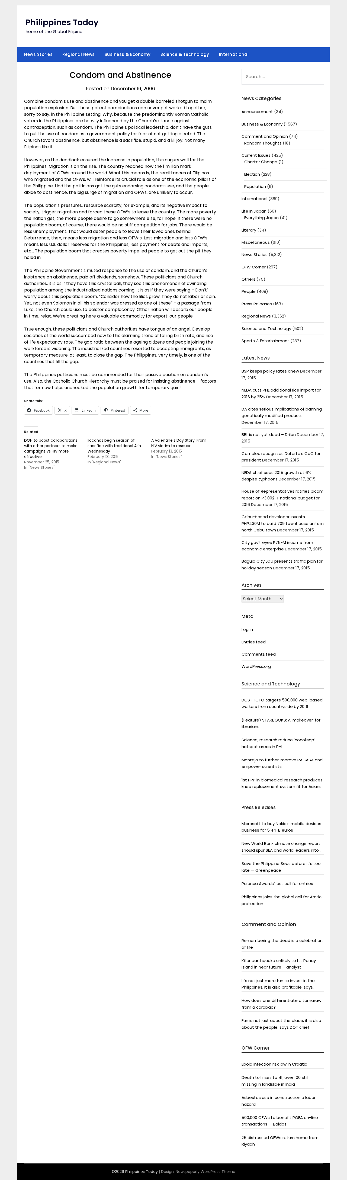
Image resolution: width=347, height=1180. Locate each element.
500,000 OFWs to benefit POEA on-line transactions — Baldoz (280, 1121)
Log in (247, 629)
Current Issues (256, 155)
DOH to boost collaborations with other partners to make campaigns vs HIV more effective (51, 448)
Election (252, 174)
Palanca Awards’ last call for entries (277, 883)
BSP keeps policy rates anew (270, 371)
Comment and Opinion (265, 136)
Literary (249, 230)
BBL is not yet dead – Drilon (269, 434)
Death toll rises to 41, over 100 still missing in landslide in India (275, 1081)
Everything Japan (261, 217)
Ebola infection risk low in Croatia (274, 1064)
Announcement (257, 111)
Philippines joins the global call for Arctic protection (282, 900)
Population (255, 186)
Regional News (78, 54)
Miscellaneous (256, 242)
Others (248, 279)
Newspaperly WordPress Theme (205, 1171)
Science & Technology (184, 54)
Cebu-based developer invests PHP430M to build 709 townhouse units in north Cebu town (283, 523)
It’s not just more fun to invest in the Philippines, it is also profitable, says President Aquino (278, 984)
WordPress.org (256, 666)
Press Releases (257, 304)
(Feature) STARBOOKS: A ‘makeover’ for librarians (281, 723)
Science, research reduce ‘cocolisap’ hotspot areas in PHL (278, 743)
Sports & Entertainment (265, 341)
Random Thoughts (263, 143)
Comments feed (259, 654)
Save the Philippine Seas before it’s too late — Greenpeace (281, 867)
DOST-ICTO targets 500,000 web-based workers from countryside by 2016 (282, 703)
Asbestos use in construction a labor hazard (279, 1101)
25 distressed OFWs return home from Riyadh (280, 1141)
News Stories (38, 54)
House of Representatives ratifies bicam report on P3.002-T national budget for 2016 (282, 497)
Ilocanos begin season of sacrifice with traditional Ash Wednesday (114, 446)
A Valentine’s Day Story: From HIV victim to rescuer (178, 443)
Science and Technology (266, 328)
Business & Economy (128, 54)
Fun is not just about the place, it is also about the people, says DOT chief (281, 1024)
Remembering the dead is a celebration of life (282, 944)
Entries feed (254, 642)
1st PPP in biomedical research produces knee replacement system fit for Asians (282, 783)
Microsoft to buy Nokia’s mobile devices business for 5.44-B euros (281, 827)
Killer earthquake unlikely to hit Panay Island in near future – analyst (279, 964)
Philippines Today (61, 22)
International (234, 54)
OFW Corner (254, 267)
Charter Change (260, 162)
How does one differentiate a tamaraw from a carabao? (281, 1004)
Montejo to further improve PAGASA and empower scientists (282, 763)
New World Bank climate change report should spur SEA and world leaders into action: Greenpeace (281, 847)
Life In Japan (254, 211)
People (249, 291)
